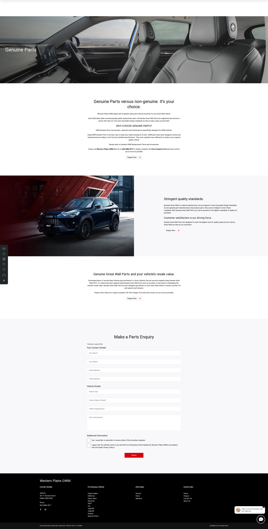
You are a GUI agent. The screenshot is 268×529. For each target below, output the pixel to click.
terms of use (115, 445)
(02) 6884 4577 (45, 505)
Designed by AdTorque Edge (219, 525)
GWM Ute (91, 496)
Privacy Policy (71, 525)
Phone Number (94, 379)
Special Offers (93, 516)
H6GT (90, 503)
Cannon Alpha (93, 493)
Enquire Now (132, 157)
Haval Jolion (92, 498)
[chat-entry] (261, 519)
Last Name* (93, 362)
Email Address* (94, 370)
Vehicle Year (93, 392)
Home (186, 493)
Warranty (139, 498)
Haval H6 (91, 501)
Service (138, 493)
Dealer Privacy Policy (106, 447)
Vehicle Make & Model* (97, 400)
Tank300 (91, 509)
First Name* (93, 353)
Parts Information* (96, 417)
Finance (90, 514)
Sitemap (79, 525)
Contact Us (188, 498)
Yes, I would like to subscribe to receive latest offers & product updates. (118, 440)
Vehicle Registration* (97, 409)
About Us (187, 501)
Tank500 (91, 511)
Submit (134, 455)
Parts (138, 496)
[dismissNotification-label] (263, 506)
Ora (89, 506)
